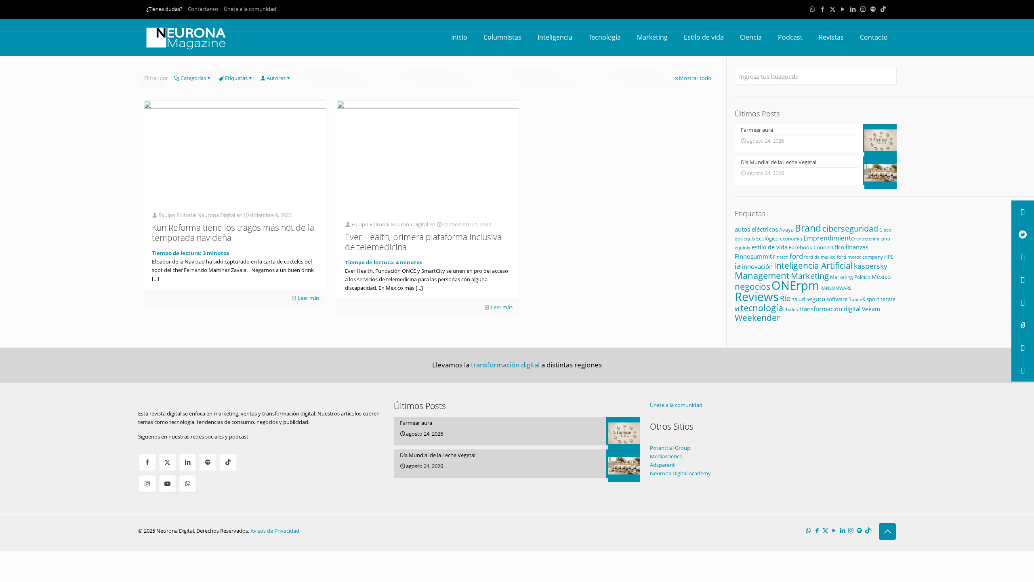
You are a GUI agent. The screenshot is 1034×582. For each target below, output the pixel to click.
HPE (888, 256)
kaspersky (870, 266)
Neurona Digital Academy (680, 473)
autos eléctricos (756, 229)
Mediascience (666, 456)
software (836, 299)
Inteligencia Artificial (813, 265)
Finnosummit (753, 256)
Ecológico (767, 238)
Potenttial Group (670, 447)
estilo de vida (770, 247)
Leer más (308, 298)
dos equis (745, 239)
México (881, 276)
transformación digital (830, 309)
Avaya (786, 229)
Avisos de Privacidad (274, 530)
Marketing (810, 275)
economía (791, 238)
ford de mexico (820, 257)
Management (762, 275)
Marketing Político (850, 277)
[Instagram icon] (863, 9)
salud (798, 299)
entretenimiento (873, 239)
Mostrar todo (695, 78)
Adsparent (662, 464)
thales (791, 309)
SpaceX (857, 299)
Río (785, 298)
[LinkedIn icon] (853, 9)
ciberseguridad (850, 228)
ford (796, 256)
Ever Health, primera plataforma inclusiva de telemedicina (423, 242)
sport (872, 299)
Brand (808, 228)
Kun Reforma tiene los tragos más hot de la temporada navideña (233, 232)
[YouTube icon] (843, 9)
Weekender (757, 317)
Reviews (757, 296)
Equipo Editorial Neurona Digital (196, 215)
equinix (742, 248)
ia (738, 266)
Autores (276, 78)
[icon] (873, 9)
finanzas (856, 247)
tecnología (761, 308)
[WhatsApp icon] (812, 9)
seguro (815, 299)
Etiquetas (236, 78)
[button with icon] (147, 462)
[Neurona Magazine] (186, 37)
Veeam (871, 309)
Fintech (780, 257)
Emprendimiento (829, 238)
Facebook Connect (811, 247)
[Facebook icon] (823, 9)
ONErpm (795, 285)
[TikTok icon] (883, 9)
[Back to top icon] (887, 531)
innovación (757, 266)
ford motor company (860, 256)
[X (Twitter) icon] (833, 9)
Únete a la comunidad (250, 9)
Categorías (193, 78)
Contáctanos (203, 9)
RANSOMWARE (835, 288)
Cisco (885, 230)
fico (839, 247)
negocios (752, 286)
